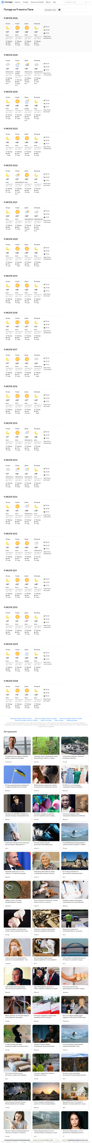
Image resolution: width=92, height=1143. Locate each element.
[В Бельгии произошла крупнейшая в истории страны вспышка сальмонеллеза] (74, 980)
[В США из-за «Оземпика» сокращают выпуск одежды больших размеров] (74, 779)
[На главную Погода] (8, 2)
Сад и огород (58, 720)
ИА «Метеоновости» (85, 1141)
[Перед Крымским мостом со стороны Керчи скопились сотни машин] (46, 1124)
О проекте (23, 1141)
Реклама (15, 1141)
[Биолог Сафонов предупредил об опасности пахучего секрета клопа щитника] (17, 1124)
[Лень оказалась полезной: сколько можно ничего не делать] (46, 894)
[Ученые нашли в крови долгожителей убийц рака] (46, 836)
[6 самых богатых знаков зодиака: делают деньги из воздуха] (17, 750)
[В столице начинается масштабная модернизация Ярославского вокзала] (74, 865)
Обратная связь (67, 1141)
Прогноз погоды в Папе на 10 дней (26, 720)
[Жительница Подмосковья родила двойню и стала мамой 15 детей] (46, 951)
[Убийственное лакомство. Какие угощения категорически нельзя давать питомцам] (46, 779)
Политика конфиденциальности (36, 1141)
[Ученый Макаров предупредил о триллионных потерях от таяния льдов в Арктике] (74, 836)
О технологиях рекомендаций (53, 1141)
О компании (8, 1141)
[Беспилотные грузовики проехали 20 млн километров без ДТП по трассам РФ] (74, 1067)
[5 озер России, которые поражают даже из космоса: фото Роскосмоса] (17, 1038)
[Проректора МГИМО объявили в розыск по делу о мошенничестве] (17, 807)
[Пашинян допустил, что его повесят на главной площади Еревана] (17, 865)
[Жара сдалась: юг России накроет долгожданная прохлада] (17, 1009)
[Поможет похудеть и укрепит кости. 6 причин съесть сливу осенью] (46, 807)
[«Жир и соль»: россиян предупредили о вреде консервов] (17, 894)
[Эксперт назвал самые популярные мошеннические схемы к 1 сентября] (46, 1038)
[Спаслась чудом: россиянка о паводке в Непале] (46, 1067)
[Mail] (2, 2)
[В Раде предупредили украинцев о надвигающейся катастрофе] (17, 779)
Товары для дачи (71, 720)
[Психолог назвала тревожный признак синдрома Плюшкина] (46, 923)
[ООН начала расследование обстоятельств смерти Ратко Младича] (17, 980)
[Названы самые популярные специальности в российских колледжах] (74, 894)
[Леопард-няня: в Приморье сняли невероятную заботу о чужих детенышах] (46, 750)
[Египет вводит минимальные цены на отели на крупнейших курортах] (46, 1095)
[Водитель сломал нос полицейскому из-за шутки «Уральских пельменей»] (74, 923)
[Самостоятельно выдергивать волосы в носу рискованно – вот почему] (17, 951)
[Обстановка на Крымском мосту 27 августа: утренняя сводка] (74, 951)
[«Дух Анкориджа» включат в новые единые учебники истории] (46, 980)
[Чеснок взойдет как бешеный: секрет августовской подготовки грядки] (17, 923)
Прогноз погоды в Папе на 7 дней (71, 718)
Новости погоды (46, 720)
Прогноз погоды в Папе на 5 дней (46, 718)
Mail (3, 1141)
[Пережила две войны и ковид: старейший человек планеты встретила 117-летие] (46, 865)
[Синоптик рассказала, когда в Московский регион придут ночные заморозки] (17, 1095)
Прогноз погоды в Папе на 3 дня (21, 718)
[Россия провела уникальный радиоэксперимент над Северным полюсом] (74, 1038)
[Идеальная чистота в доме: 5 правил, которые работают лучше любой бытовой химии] (74, 1095)
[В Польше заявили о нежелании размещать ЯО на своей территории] (46, 1009)
